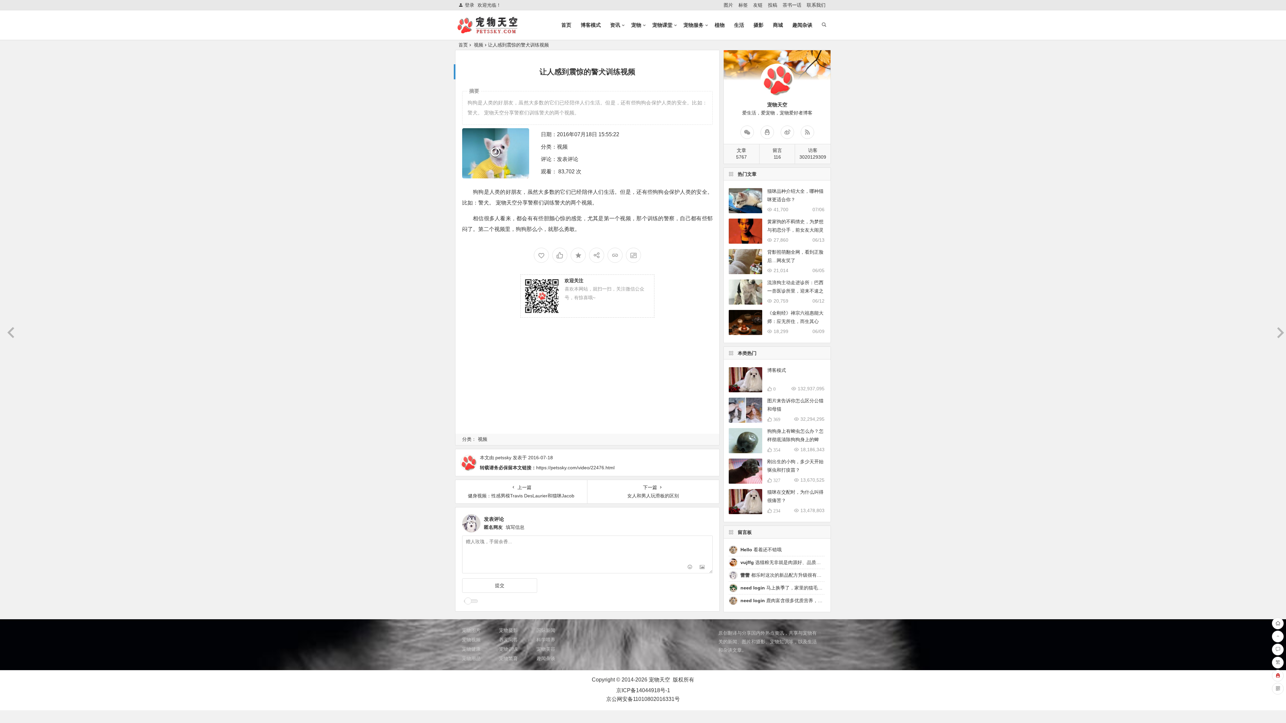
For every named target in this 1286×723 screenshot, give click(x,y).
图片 (728, 5)
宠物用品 (471, 658)
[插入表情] (690, 567)
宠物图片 (471, 630)
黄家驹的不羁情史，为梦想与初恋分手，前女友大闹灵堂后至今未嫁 (795, 230)
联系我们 (816, 5)
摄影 (759, 25)
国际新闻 (546, 630)
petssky (503, 457)
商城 (778, 25)
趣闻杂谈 (802, 25)
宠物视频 (471, 639)
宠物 (636, 25)
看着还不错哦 (761, 549)
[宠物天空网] (493, 30)
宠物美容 (546, 649)
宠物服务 (694, 25)
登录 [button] (469, 5)
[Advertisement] (587, 384)
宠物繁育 (508, 658)
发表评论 (567, 159)
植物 (720, 25)
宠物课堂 (662, 25)
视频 (478, 45)
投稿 (772, 5)
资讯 (615, 25)
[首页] (1278, 623)
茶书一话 (792, 5)
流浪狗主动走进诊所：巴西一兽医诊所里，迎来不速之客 (795, 291)
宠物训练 (508, 649)
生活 (739, 25)
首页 (566, 25)
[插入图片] (702, 567)
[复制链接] (615, 255)
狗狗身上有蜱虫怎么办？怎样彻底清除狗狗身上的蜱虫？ (795, 439)
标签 (743, 5)
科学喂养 (546, 639)
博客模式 (591, 25)
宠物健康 (471, 649)
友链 (758, 5)
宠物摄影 (508, 630)
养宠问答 (508, 639)
